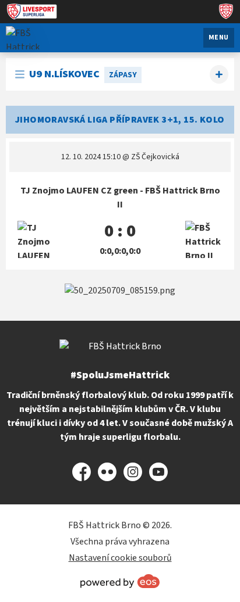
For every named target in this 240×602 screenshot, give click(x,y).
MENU (219, 37)
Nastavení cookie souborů (120, 557)
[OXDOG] (120, 291)
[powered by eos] (120, 581)
